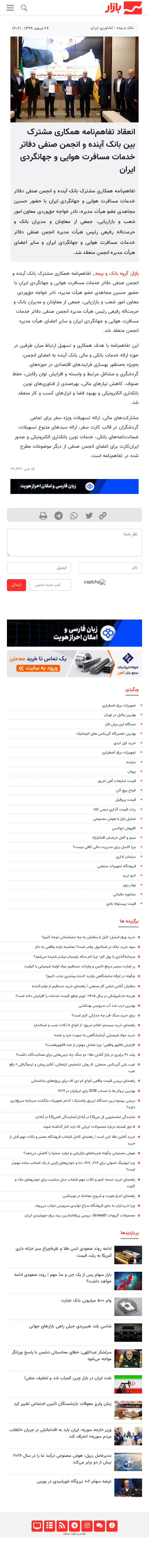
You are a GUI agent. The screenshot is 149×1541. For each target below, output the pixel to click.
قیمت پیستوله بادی (121, 904)
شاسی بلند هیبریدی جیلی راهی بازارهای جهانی (70, 1326)
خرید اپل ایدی (125, 743)
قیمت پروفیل (125, 800)
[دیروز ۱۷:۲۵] (128, 1487)
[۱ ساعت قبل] (128, 1410)
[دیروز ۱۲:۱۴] (128, 1307)
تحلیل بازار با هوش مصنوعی (114, 819)
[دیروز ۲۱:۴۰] (128, 1462)
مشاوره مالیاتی (124, 894)
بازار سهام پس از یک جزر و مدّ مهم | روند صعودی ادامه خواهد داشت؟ (63, 1278)
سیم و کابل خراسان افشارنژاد (114, 838)
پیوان (132, 772)
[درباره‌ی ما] (111, 1526)
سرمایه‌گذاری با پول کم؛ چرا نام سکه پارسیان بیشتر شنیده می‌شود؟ (84, 957)
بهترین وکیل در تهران (120, 715)
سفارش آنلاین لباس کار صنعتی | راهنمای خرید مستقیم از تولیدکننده (83, 986)
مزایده (131, 762)
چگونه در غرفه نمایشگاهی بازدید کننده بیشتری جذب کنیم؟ (90, 976)
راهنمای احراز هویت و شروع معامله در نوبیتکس (99, 1196)
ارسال (16, 584)
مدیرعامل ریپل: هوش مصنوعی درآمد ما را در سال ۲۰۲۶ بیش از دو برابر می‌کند (62, 1459)
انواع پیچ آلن (126, 790)
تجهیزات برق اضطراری (119, 706)
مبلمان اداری (126, 857)
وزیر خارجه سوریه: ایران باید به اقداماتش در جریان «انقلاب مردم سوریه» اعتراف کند (60, 1433)
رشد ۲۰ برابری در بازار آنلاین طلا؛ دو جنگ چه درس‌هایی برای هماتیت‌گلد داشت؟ (75, 1055)
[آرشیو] (49, 1526)
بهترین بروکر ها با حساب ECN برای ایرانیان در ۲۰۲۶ (96, 1091)
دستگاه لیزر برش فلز (120, 724)
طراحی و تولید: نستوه (74, 1534)
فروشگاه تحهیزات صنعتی (116, 866)
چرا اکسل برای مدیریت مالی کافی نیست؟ (104, 847)
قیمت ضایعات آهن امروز (117, 781)
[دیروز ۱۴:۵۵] (128, 1436)
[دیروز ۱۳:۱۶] (128, 1332)
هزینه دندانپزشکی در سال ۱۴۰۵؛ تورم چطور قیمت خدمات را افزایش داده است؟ (75, 996)
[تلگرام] (74, 1526)
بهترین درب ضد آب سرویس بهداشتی (107, 1006)
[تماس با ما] (99, 1526)
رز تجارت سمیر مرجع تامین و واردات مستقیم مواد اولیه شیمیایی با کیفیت (79, 966)
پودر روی (129, 885)
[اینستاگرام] (86, 1526)
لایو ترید (129, 876)
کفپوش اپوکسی (124, 828)
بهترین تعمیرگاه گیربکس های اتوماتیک (106, 734)
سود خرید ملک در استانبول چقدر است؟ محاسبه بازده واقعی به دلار (85, 947)
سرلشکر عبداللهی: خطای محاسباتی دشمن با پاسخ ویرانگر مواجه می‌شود (62, 1356)
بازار (135, 274)
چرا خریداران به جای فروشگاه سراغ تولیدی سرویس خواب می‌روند (85, 1206)
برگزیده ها (129, 921)
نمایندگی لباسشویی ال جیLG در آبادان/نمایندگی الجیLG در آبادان (85, 1117)
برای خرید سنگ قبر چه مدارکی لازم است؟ (103, 1016)
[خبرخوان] (62, 1526)
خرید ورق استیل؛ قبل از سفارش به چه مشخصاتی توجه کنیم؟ (88, 937)
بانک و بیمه (124, 28)
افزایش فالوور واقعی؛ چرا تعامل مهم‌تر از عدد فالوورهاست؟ (90, 1045)
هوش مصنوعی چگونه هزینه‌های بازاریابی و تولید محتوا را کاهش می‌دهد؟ (79, 1153)
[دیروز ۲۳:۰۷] (128, 1281)
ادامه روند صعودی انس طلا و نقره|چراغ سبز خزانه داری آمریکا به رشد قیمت (64, 1252)
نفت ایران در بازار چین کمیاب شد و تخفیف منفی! (68, 1378)
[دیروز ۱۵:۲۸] (128, 1255)
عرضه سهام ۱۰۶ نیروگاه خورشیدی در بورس (74, 1481)
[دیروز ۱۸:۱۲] (128, 1384)
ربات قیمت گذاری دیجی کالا (115, 810)
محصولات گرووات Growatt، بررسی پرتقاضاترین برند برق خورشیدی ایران (80, 1216)
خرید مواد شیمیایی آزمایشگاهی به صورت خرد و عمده (94, 1035)
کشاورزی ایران (102, 28)
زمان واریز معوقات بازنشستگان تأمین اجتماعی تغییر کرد (63, 1403)
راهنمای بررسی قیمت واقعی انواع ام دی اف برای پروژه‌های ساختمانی (83, 1081)
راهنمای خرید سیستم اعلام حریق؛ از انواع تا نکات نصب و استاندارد (84, 1025)
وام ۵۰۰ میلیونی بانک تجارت (86, 1300)
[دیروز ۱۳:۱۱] (128, 1358)
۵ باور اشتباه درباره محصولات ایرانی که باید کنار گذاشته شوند (89, 1127)
